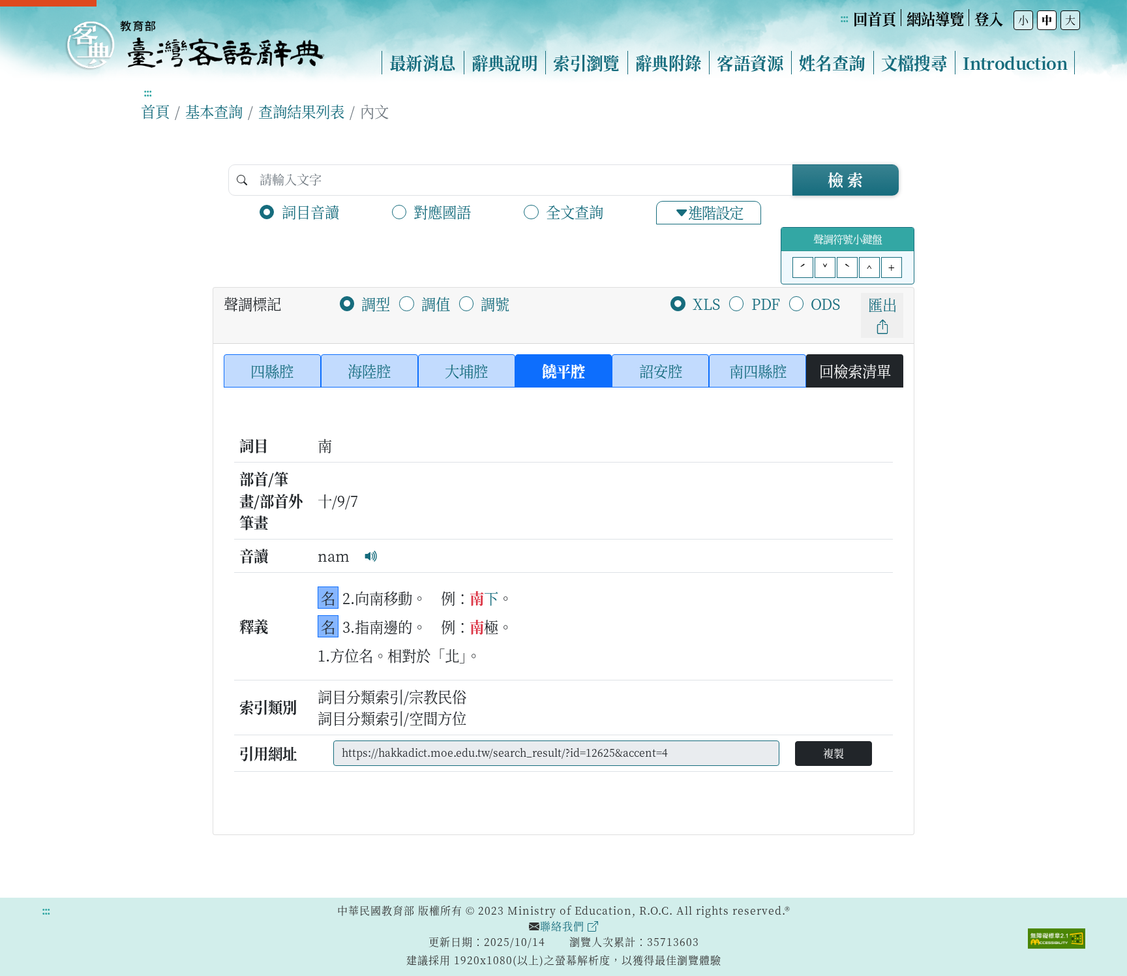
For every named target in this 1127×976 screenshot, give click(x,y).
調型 (375, 303)
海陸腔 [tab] (369, 370)
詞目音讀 (310, 211)
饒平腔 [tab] (563, 370)
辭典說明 (505, 62)
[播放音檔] (371, 555)
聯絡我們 (564, 926)
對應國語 (442, 211)
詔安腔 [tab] (660, 370)
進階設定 (715, 212)
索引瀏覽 (586, 62)
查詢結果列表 (301, 110)
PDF (765, 303)
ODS (825, 303)
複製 (833, 753)
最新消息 (422, 62)
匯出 (882, 304)
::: (844, 17)
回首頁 (874, 18)
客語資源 (750, 62)
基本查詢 (214, 110)
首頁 (155, 110)
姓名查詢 (832, 62)
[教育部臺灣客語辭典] (194, 39)
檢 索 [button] (845, 179)
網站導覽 (935, 18)
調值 (435, 303)
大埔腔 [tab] (466, 370)
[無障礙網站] (1056, 937)
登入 (988, 18)
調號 (495, 303)
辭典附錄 (668, 62)
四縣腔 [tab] (271, 370)
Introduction (1015, 62)
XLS (706, 303)
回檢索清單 (855, 370)
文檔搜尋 (914, 62)
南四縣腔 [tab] (758, 370)
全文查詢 (574, 211)
